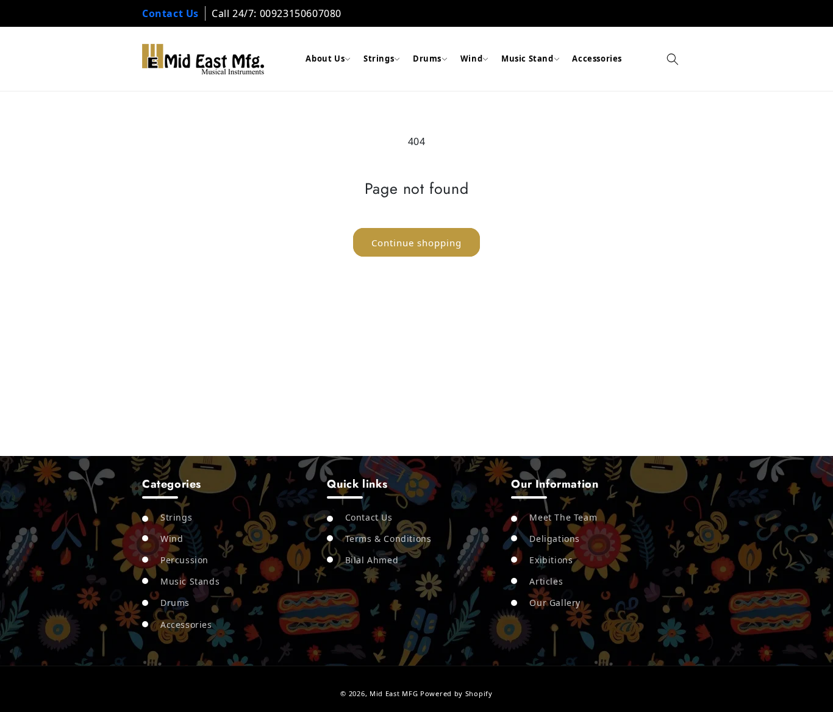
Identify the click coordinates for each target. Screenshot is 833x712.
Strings (378, 58)
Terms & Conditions (388, 538)
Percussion (184, 560)
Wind (471, 58)
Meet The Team (563, 516)
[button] (672, 59)
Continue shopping (416, 243)
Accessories (597, 58)
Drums (427, 58)
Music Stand (527, 58)
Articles (546, 581)
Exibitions (551, 560)
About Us (325, 58)
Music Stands (190, 581)
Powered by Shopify (456, 693)
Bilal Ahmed (372, 560)
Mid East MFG (394, 693)
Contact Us (170, 13)
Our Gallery (555, 602)
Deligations (554, 538)
